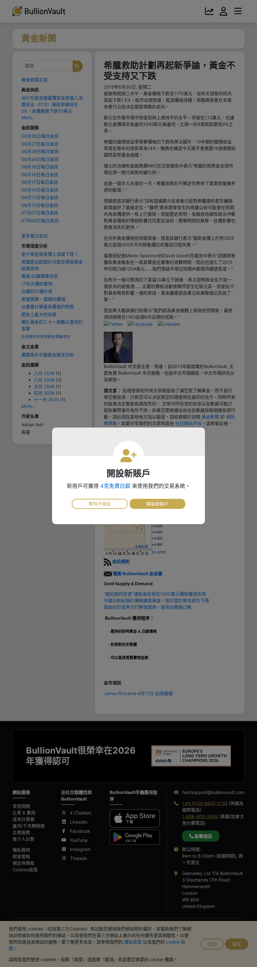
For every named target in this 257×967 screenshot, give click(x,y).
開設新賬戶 (157, 503)
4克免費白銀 (115, 486)
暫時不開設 (100, 503)
